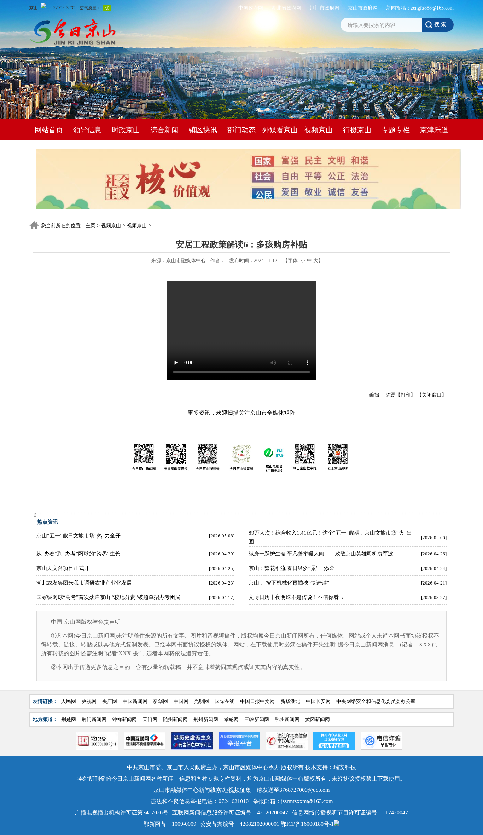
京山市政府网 (363, 8)
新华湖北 (291, 701)
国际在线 (224, 701)
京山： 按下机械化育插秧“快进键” (289, 583)
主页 (90, 225)
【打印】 (405, 395)
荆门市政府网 (324, 8)
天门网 (150, 719)
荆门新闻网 (95, 719)
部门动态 (241, 130)
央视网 (89, 701)
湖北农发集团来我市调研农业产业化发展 (84, 583)
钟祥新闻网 (125, 719)
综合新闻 (164, 130)
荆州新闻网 (206, 719)
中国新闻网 (135, 701)
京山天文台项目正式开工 (65, 568)
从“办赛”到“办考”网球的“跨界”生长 (78, 554)
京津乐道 (434, 130)
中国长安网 (318, 701)
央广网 (109, 701)
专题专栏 (396, 130)
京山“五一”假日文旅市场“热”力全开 (78, 536)
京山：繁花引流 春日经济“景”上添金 (291, 568)
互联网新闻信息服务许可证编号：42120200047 (231, 813)
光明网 (202, 701)
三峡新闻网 (257, 719)
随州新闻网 (176, 719)
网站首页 (49, 130)
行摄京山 (357, 130)
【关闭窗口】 (432, 395)
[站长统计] (336, 824)
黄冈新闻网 (318, 719)
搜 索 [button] (440, 24)
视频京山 (318, 130)
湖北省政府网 (286, 8)
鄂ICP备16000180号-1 (307, 824)
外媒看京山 (280, 130)
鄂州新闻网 (288, 719)
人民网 (68, 701)
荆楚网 (69, 719)
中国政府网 (250, 8)
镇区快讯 (203, 130)
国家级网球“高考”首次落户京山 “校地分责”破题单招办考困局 (108, 597)
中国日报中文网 (257, 701)
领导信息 (87, 130)
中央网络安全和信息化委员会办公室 (375, 701)
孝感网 (232, 719)
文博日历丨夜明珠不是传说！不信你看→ (296, 597)
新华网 (161, 701)
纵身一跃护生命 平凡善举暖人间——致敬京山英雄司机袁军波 (321, 554)
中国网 (181, 701)
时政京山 (126, 130)
